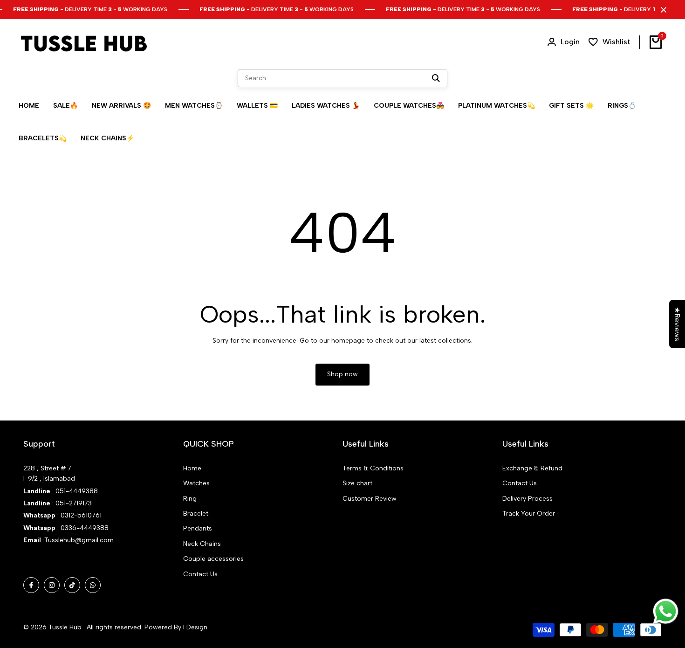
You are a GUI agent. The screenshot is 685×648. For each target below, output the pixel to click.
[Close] (661, 9)
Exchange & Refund (532, 468)
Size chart (357, 483)
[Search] (436, 78)
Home (192, 468)
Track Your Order (528, 513)
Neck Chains (202, 544)
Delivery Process (527, 499)
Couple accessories (213, 559)
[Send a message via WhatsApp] (665, 611)
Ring (190, 499)
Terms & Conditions (373, 468)
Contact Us (200, 574)
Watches (196, 483)
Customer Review (369, 499)
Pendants (197, 528)
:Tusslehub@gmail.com (77, 540)
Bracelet (195, 513)
